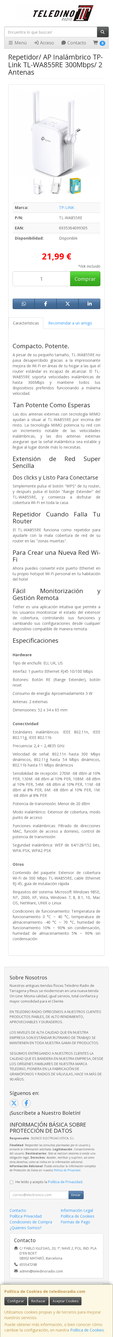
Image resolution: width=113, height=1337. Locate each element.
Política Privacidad (26, 1216)
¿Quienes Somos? (25, 1227)
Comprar (85, 278)
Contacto (76, 43)
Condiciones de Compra (31, 1222)
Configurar (15, 1301)
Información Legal (77, 1210)
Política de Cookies (87, 1330)
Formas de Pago (75, 1222)
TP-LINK (66, 207)
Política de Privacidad (67, 1170)
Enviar (76, 1195)
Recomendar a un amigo (70, 323)
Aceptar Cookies (65, 1301)
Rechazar (38, 1301)
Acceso (46, 43)
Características (26, 323)
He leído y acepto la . (49, 1182)
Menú (20, 43)
